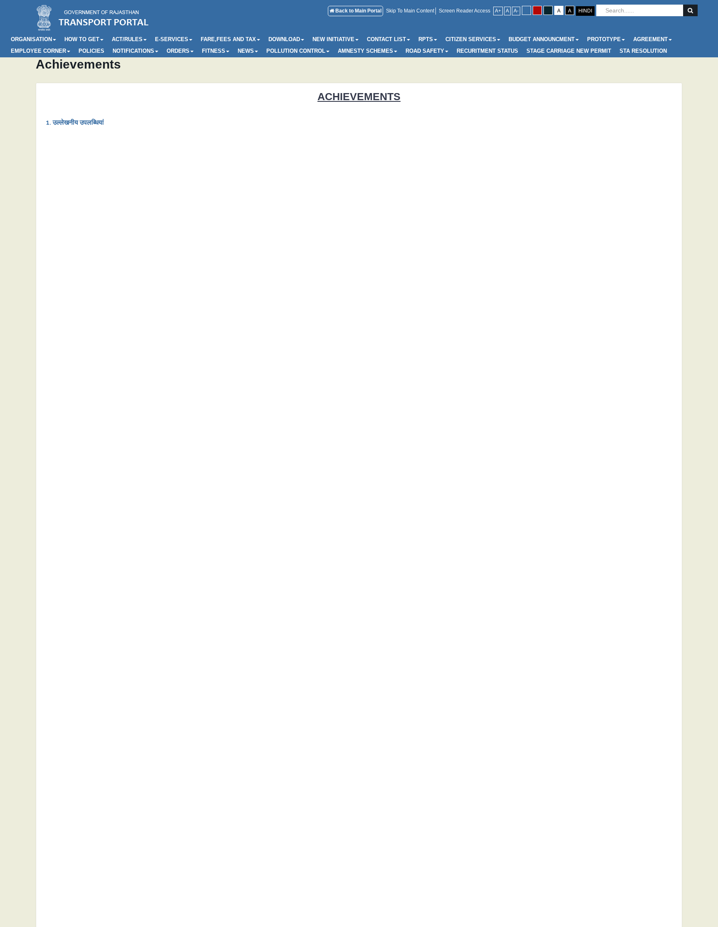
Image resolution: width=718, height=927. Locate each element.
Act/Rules (127, 39)
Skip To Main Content (410, 11)
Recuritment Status (487, 51)
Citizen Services (470, 39)
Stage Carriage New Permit (568, 51)
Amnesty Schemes (365, 51)
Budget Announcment (542, 39)
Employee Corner (38, 51)
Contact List (386, 39)
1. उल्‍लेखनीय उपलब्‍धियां (75, 122)
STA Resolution (643, 51)
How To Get (81, 39)
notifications (133, 51)
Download (284, 39)
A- (516, 11)
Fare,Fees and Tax (228, 39)
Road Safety (425, 51)
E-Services (171, 39)
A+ (498, 11)
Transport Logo (94, 16)
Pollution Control (295, 51)
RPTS (425, 39)
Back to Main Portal (357, 11)
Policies (91, 51)
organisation (31, 39)
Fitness (213, 51)
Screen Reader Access (464, 11)
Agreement (650, 39)
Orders (178, 51)
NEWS (246, 51)
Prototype (604, 39)
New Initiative (333, 39)
